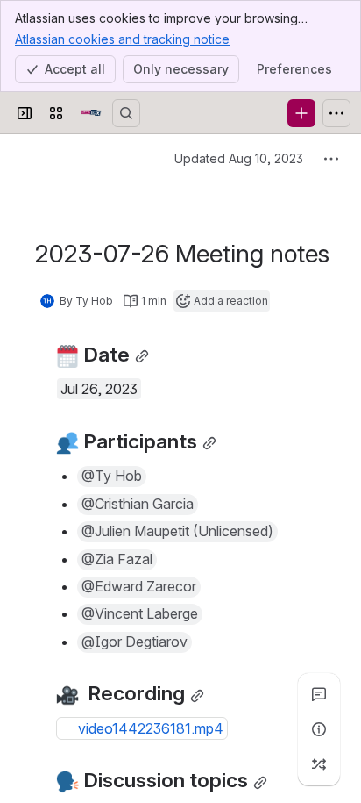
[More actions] (331, 159)
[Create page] (319, 764)
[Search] (126, 113)
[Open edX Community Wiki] (91, 113)
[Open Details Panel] (319, 729)
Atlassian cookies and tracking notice (122, 39)
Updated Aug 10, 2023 (238, 158)
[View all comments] (319, 694)
